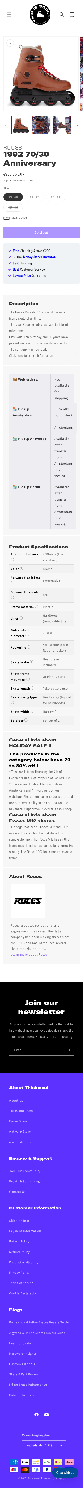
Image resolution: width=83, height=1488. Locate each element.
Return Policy (19, 1241)
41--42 (37, 198)
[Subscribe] (68, 1050)
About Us (16, 1100)
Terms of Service (21, 1283)
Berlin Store (18, 1121)
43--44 (58, 198)
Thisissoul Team (21, 1111)
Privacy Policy (19, 1273)
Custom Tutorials (22, 1364)
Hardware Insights (22, 1353)
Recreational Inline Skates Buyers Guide (39, 1322)
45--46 (15, 208)
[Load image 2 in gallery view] (41, 125)
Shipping (7, 181)
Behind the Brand (22, 1395)
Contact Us (17, 1192)
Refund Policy (19, 1252)
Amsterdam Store (22, 1142)
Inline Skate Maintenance (28, 1384)
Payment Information (25, 1231)
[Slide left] (5, 126)
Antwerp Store (20, 1131)
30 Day (34, 257)
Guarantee (29, 276)
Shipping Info (19, 1221)
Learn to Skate (20, 1343)
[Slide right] (78, 126)
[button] (9, 14)
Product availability (23, 1262)
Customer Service (29, 269)
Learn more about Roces (29, 954)
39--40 (15, 198)
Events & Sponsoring (24, 1181)
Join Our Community (24, 1171)
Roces (12, 146)
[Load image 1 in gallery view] (20, 125)
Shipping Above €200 (31, 251)
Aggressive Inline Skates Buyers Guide (37, 1333)
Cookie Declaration (23, 1293)
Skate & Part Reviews (24, 1374)
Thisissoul (34, 1478)
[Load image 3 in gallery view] (62, 125)
